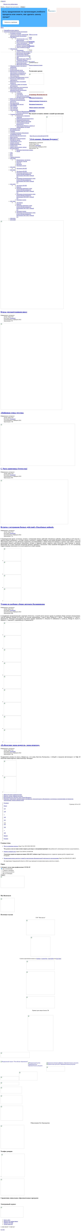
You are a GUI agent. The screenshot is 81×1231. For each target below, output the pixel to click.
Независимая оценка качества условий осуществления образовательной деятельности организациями (31, 858)
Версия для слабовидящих (10, 4)
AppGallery (51, 958)
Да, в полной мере (7, 868)
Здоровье (32, 110)
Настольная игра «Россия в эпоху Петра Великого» (17, 797)
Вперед (6, 835)
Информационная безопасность (38, 101)
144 (5, 827)
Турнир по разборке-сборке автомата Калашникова (23, 604)
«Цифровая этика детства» (12, 413)
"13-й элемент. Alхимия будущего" (44, 139)
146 (5, 833)
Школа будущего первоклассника (13, 794)
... (4, 814)
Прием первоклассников (35, 65)
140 (5, 817)
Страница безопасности (38, 94)
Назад (5, 806)
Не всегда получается (8, 872)
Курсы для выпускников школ (14, 312)
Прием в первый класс (10, 851)
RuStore (38, 958)
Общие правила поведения (36, 107)
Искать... (3, 7)
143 (5, 824)
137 (5, 808)
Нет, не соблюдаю (7, 873)
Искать (23, 7)
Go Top (3, 1229)
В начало (6, 803)
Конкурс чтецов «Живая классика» (13, 796)
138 (5, 811)
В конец (6, 838)
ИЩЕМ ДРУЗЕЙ (8, 1222)
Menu (2, 27)
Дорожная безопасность (36, 98)
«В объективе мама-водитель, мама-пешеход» (20, 745)
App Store (58, 958)
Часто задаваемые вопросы (11, 846)
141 (5, 820)
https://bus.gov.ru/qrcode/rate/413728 (39, 136)
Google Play (44, 958)
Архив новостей (8, 1224)
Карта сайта (7, 1220)
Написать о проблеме (10, 22)
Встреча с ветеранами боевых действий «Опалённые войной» (27, 527)
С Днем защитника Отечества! (14, 469)
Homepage (38, 145)
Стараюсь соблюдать (8, 870)
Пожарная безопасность (36, 104)
